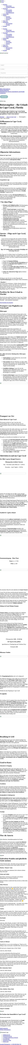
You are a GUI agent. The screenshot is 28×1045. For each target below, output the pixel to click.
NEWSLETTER (7, 1040)
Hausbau (5, 4)
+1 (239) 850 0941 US (15, 1044)
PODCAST (6, 1041)
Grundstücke (9, 11)
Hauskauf (5, 8)
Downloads (8, 18)
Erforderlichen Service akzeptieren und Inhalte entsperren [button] (12, 92)
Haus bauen (9, 6)
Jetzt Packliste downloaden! (6, 302)
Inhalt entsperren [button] (4, 90)
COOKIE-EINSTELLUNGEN (10, 1037)
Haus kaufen (9, 10)
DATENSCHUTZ (7, 1036)
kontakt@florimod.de (5, 1044)
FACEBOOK (6, 1039)
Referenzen (5, 22)
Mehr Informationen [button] (5, 89)
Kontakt (5, 26)
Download (4, 96)
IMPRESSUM (6, 1035)
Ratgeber (8, 16)
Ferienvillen (6, 14)
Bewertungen (9, 23)
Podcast (8, 19)
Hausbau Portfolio (10, 7)
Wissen (4, 15)
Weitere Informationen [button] (5, 1029)
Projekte (8, 25)
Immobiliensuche (10, 12)
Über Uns (5, 20)
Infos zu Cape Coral (11, 117)
